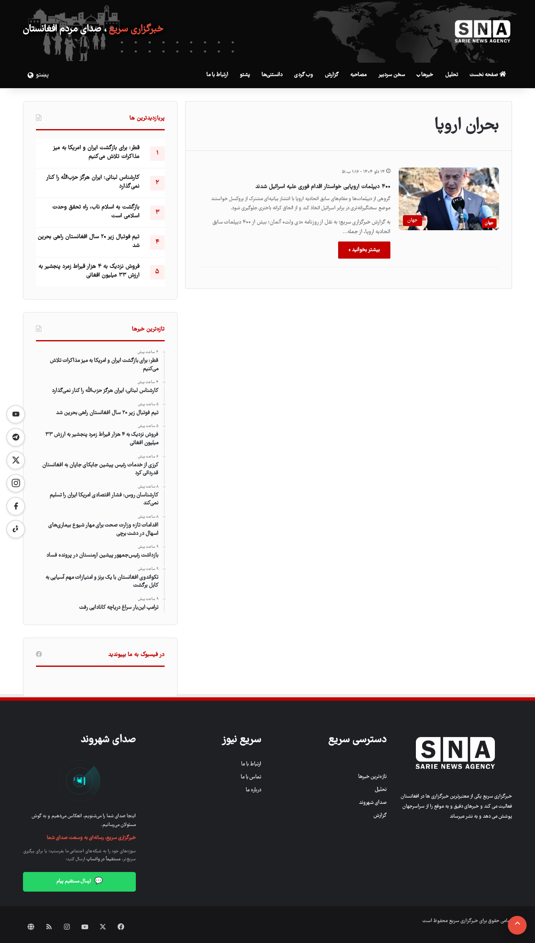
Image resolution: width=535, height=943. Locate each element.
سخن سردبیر (391, 75)
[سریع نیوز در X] (15, 460)
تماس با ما (251, 777)
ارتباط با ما (217, 75)
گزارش (332, 75)
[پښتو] (29, 75)
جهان (489, 223)
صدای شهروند (373, 803)
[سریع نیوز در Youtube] (15, 414)
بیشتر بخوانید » (364, 250)
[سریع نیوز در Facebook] (15, 506)
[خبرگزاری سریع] (482, 31)
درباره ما (253, 790)
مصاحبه (358, 75)
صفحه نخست (484, 75)
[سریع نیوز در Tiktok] (15, 529)
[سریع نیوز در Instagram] (15, 483)
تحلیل (451, 75)
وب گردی (303, 75)
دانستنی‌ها (272, 75)
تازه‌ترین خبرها (372, 777)
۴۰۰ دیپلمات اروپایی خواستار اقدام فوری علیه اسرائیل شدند (322, 187)
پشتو (245, 75)
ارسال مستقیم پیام (79, 881)
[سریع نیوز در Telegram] (15, 437)
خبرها (427, 75)
